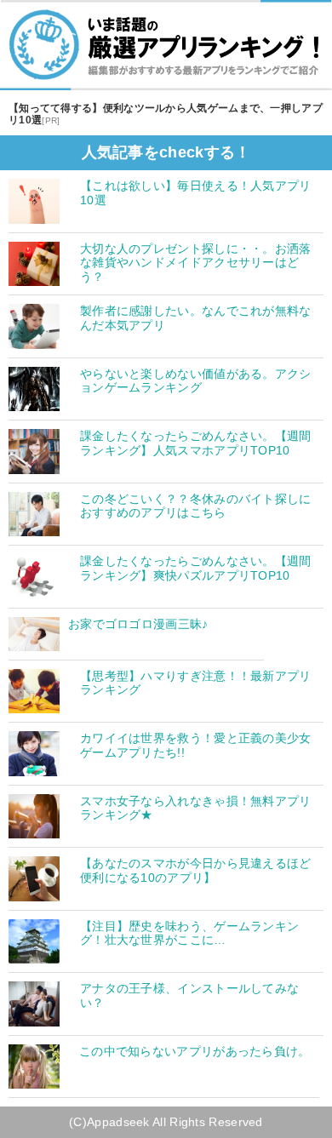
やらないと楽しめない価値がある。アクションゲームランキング (196, 381)
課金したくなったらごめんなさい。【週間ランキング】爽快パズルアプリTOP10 (196, 568)
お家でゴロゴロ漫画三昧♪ (138, 624)
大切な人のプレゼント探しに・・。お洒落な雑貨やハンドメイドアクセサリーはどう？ (196, 263)
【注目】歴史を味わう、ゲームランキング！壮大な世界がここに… (189, 933)
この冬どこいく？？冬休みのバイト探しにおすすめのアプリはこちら (196, 506)
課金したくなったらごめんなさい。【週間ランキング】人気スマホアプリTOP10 (196, 443)
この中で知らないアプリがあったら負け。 (195, 1051)
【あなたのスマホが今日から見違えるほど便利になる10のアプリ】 (196, 870)
